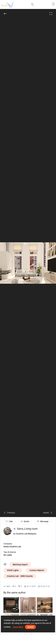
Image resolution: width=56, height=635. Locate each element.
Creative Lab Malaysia (26, 534)
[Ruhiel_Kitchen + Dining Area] (45, 605)
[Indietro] (5, 13)
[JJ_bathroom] (28, 605)
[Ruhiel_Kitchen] (11, 605)
